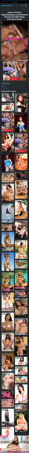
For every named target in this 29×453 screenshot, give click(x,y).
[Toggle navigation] (25, 5)
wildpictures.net (6, 5)
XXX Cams (4, 1)
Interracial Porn (12, 1)
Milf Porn (19, 1)
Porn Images (4, 88)
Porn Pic (3, 86)
